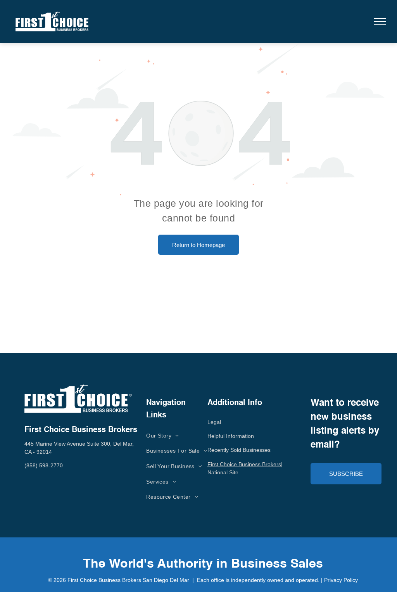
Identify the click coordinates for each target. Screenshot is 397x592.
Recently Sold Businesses (239, 450)
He (210, 436)
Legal (214, 422)
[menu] (380, 22)
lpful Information (234, 436)
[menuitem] (162, 435)
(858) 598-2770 (43, 465)
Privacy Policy (341, 580)
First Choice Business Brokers (244, 464)
